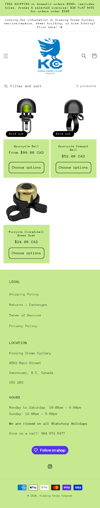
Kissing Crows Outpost (56, 495)
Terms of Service (25, 315)
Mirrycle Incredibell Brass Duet (26, 233)
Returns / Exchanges (28, 304)
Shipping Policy (24, 294)
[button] (6, 56)
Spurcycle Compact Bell (73, 148)
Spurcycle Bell (26, 146)
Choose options (26, 167)
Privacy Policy (23, 326)
